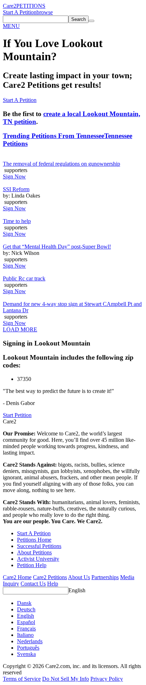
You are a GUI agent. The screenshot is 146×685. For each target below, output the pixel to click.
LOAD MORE (20, 329)
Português (28, 648)
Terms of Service (22, 679)
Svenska (26, 654)
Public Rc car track (24, 278)
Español (26, 622)
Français (26, 629)
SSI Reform (16, 189)
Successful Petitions (39, 546)
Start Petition (17, 415)
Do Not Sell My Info (65, 679)
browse (44, 12)
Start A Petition (19, 12)
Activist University (38, 559)
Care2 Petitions (50, 577)
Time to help (17, 221)
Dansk (24, 603)
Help (52, 584)
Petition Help (31, 565)
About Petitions (34, 552)
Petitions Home (34, 540)
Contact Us (33, 584)
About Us (79, 577)
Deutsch (26, 609)
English (76, 590)
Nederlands (30, 641)
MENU (11, 26)
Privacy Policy (106, 679)
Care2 (9, 6)
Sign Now (14, 176)
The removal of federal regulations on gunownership (61, 164)
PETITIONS (30, 6)
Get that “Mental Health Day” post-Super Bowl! (57, 247)
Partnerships (105, 577)
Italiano (25, 635)
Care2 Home (17, 577)
